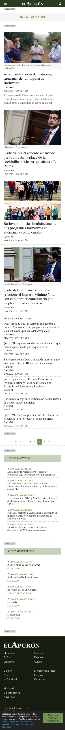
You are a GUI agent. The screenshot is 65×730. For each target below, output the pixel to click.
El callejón (13, 568)
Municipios (9, 653)
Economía (9, 661)
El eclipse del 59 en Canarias (22, 589)
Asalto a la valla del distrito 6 (22, 577)
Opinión (8, 670)
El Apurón (9, 87)
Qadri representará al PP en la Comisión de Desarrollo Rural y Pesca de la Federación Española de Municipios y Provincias (28, 382)
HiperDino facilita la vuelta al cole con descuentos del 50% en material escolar (27, 529)
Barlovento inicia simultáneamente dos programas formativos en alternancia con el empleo (30, 228)
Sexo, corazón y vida (19, 593)
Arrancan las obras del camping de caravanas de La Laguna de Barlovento (30, 78)
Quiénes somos (12, 692)
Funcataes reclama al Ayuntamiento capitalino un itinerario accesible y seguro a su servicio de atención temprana (32, 515)
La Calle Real (10, 679)
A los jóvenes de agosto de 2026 (23, 564)
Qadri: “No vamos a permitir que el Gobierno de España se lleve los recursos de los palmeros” (31, 416)
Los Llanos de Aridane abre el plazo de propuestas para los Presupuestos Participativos (31, 473)
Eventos (38, 675)
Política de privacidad (20, 724)
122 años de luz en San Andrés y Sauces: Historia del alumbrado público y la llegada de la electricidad (32, 486)
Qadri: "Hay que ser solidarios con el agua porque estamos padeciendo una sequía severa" (32, 345)
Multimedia (10, 688)
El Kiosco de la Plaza (44, 670)
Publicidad (9, 697)
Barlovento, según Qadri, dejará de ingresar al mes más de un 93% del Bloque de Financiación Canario (32, 362)
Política (7, 657)
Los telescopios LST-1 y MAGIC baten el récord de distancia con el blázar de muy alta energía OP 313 (32, 501)
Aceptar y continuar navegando (53, 718)
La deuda (12, 602)
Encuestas (39, 679)
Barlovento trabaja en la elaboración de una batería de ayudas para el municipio (32, 400)
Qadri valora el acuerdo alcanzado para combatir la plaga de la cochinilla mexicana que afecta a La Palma (30, 159)
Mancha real (13, 614)
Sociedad (39, 653)
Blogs (6, 675)
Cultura (38, 661)
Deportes (39, 657)
